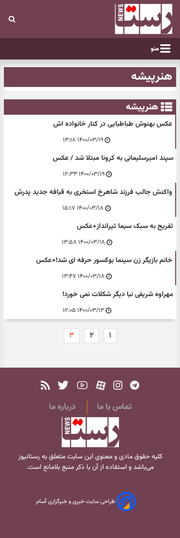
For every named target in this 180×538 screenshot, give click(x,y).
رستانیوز (29, 457)
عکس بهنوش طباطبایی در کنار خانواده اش (112, 124)
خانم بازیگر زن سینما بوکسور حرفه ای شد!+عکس (104, 260)
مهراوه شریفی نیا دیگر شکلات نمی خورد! (117, 294)
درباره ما (62, 407)
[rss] (45, 385)
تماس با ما (114, 407)
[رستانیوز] (130, 19)
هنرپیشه (142, 107)
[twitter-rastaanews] (63, 385)
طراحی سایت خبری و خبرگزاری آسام (76, 502)
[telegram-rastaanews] (134, 385)
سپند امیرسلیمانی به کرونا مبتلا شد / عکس (113, 158)
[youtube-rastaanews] (82, 385)
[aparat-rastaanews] (101, 385)
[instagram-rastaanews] (117, 385)
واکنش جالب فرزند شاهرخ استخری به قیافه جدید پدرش (93, 192)
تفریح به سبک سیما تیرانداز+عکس (125, 226)
